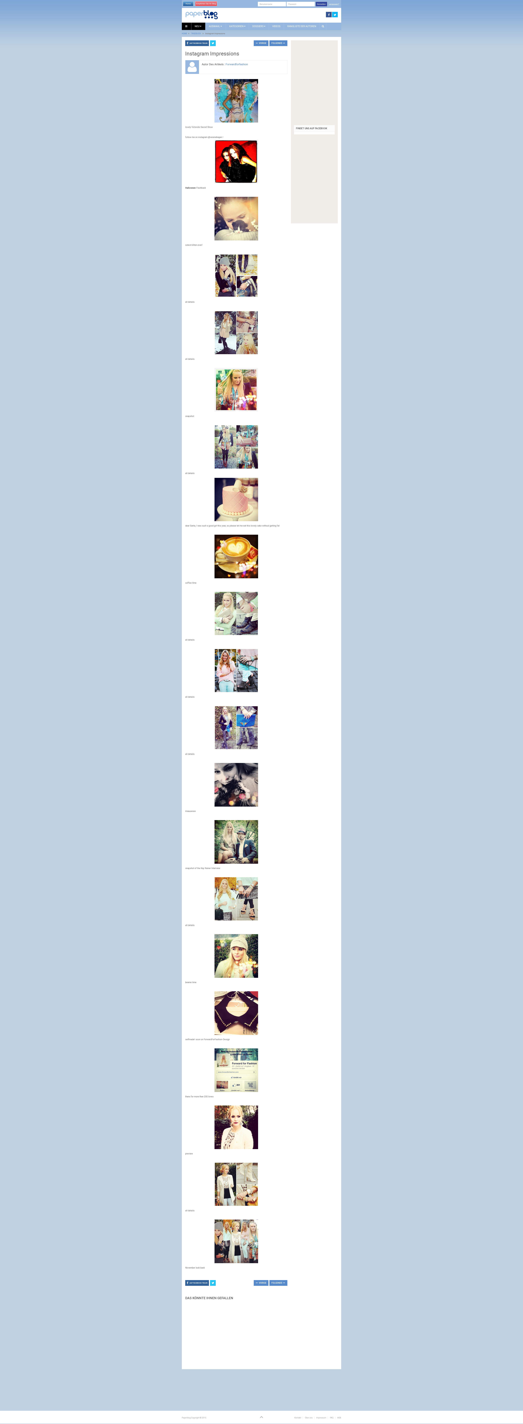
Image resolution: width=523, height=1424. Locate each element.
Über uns (309, 1418)
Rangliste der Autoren (301, 26)
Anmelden (321, 4)
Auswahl (215, 26)
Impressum (321, 1418)
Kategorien (236, 26)
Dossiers (258, 26)
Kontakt (297, 1418)
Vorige (262, 43)
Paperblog (186, 1418)
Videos (276, 26)
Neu (197, 26)
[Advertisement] (236, 1333)
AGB (339, 1418)
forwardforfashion (237, 64)
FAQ (332, 1418)
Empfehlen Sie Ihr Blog (206, 4)
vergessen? (334, 4)
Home (188, 4)
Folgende (277, 43)
